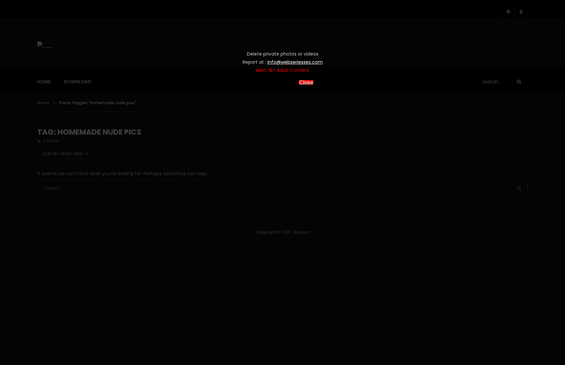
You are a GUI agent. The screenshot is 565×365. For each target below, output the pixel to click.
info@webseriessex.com (295, 62)
